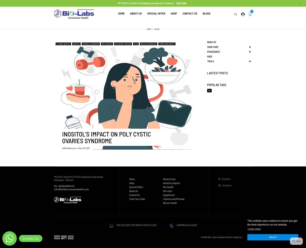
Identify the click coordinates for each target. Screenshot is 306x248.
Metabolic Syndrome (91, 44)
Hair (209, 56)
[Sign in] (243, 14)
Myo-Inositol (107, 44)
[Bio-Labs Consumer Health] (74, 13)
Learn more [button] (254, 229)
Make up (211, 42)
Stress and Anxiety (167, 44)
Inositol (76, 44)
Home (149, 29)
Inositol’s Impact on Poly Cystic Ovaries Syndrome (106, 137)
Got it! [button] (273, 237)
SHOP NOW (181, 3)
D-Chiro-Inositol (63, 44)
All (209, 91)
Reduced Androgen (149, 44)
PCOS (136, 44)
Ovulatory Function (123, 44)
